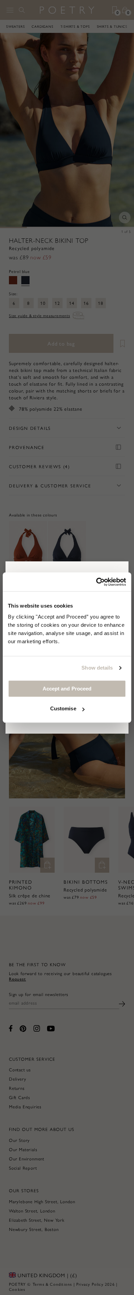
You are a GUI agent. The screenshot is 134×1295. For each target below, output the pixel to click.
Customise (63, 708)
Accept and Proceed (67, 689)
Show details (97, 668)
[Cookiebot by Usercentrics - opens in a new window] (96, 581)
